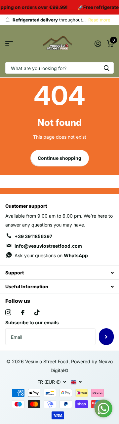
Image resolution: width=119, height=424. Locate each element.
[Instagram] (8, 312)
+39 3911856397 (33, 236)
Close (59, 272)
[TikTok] (37, 312)
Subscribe (106, 336)
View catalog (9, 44)
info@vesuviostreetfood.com (48, 246)
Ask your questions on (51, 255)
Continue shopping (59, 158)
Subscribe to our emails (32, 322)
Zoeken (106, 68)
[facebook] (22, 312)
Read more (99, 19)
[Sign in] (97, 44)
